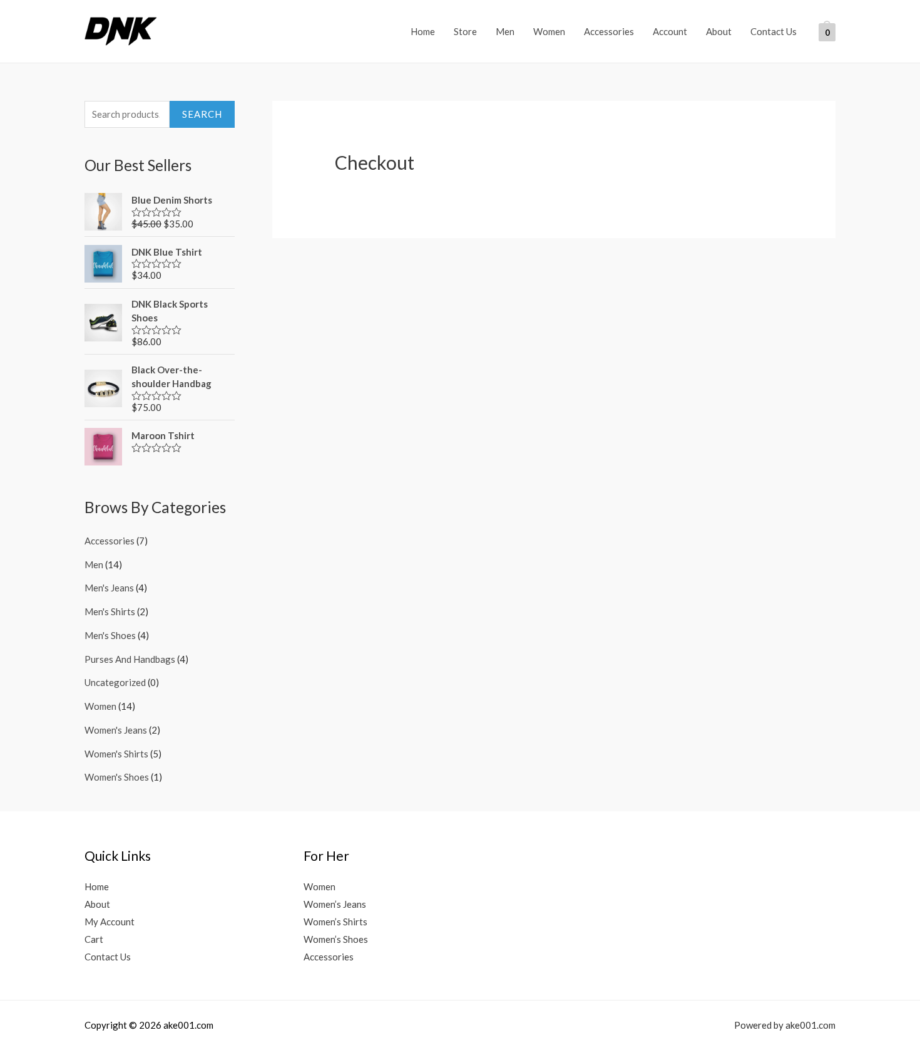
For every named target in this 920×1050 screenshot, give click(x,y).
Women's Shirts (116, 753)
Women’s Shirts (335, 921)
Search (202, 114)
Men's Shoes (110, 635)
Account (670, 31)
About (719, 31)
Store (465, 31)
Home (423, 31)
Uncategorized (115, 682)
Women (549, 31)
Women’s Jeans (335, 904)
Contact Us (773, 31)
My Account (109, 921)
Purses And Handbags (129, 659)
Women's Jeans (115, 730)
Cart (93, 939)
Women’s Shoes (336, 939)
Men (505, 31)
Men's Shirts (109, 611)
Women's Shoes (116, 776)
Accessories (609, 31)
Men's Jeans (109, 587)
